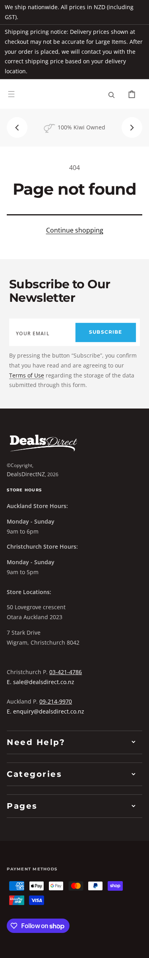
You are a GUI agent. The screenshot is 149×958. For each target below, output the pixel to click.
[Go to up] (137, 946)
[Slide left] (17, 127)
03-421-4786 (65, 672)
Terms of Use (26, 375)
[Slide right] (132, 127)
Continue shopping (74, 230)
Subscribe (105, 332)
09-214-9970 (55, 701)
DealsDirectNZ (26, 474)
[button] (11, 94)
